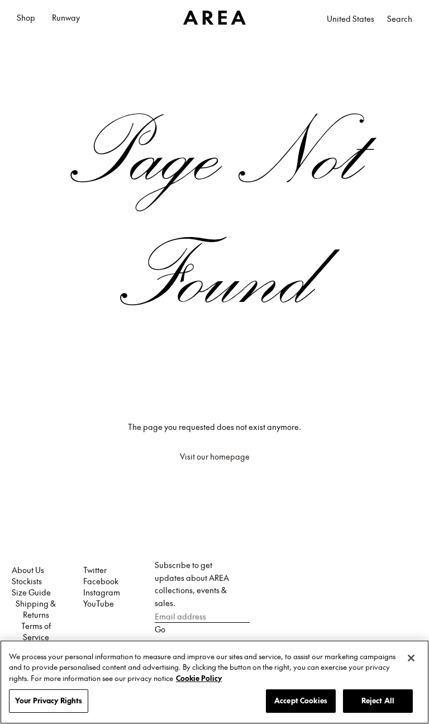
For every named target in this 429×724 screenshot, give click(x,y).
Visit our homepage (215, 456)
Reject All (377, 700)
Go (160, 629)
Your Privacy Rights (48, 700)
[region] (214, 682)
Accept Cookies (300, 700)
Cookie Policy (199, 678)
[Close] (411, 658)
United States (350, 18)
